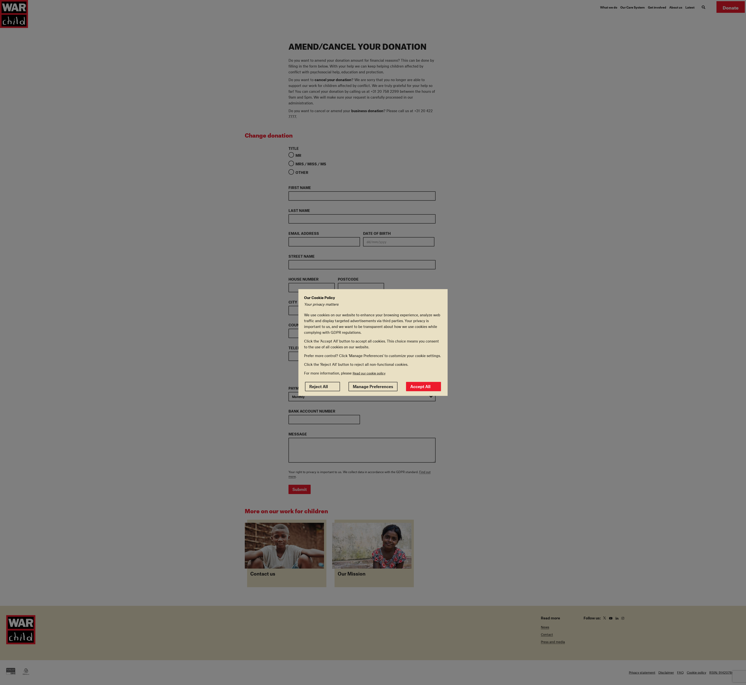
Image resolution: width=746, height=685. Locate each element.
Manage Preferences (373, 386)
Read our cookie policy (369, 373)
